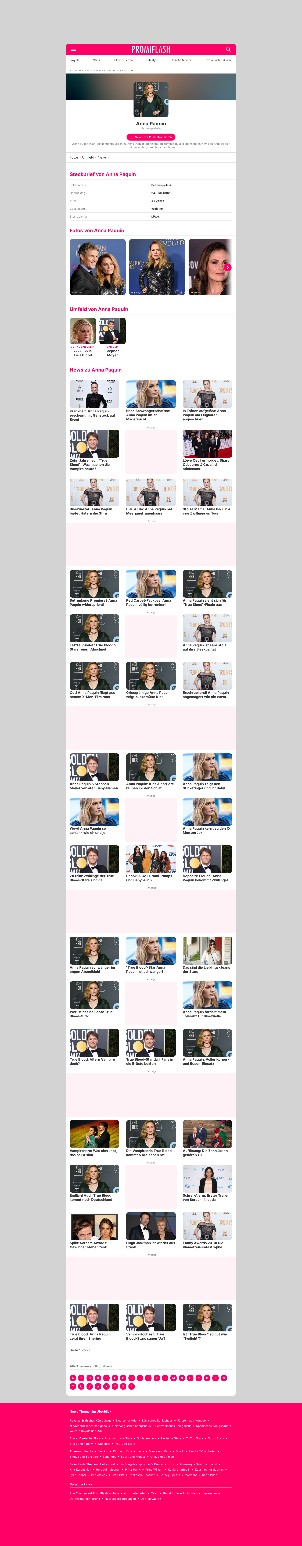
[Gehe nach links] (74, 267)
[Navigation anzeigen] (73, 49)
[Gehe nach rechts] (228, 267)
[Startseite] (151, 49)
